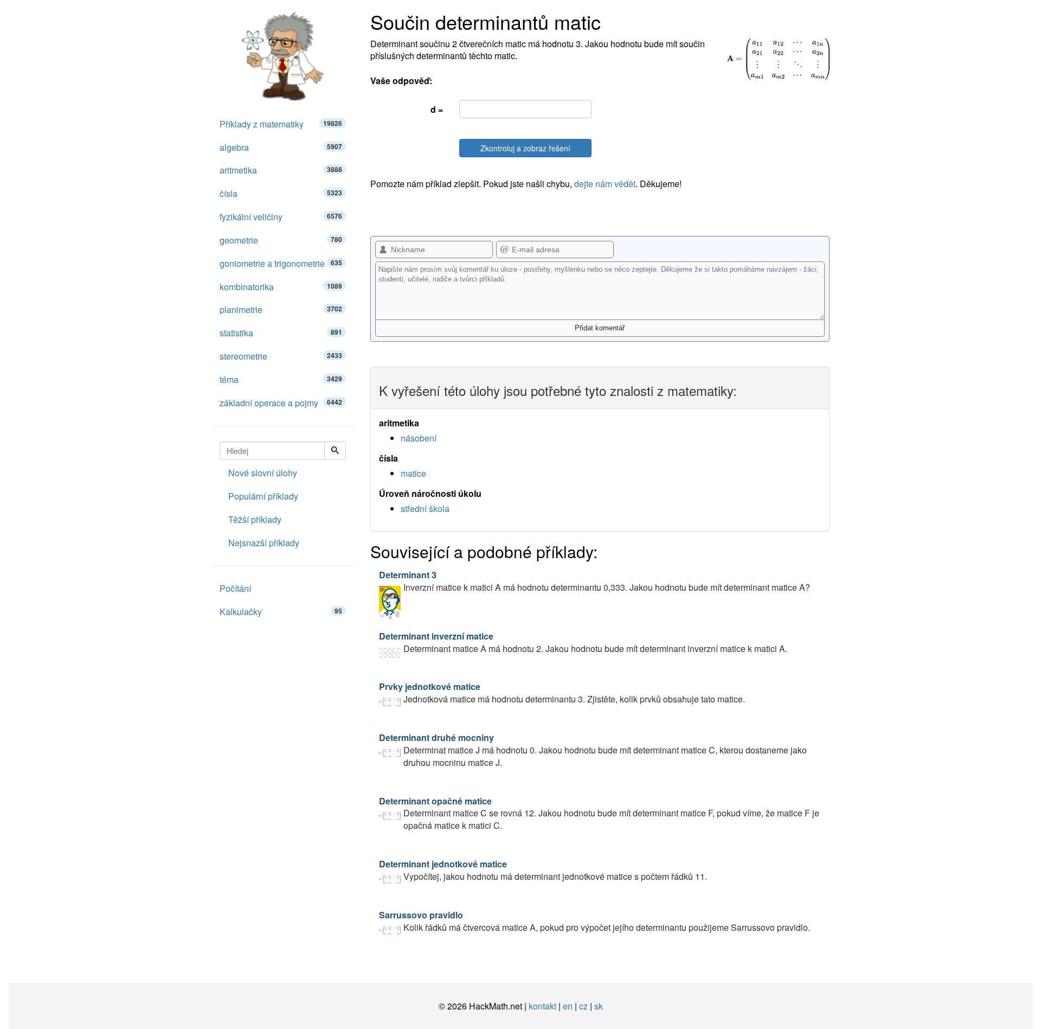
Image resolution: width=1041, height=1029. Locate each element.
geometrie (281, 240)
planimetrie (281, 309)
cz (583, 1006)
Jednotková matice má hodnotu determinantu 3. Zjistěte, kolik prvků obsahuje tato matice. (562, 692)
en (568, 1006)
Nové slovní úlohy (262, 472)
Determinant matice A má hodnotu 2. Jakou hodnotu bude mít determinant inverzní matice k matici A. (583, 642)
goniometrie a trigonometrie (281, 263)
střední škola (425, 508)
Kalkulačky (281, 611)
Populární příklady (263, 496)
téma (281, 379)
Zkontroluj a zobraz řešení (525, 148)
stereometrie (281, 356)
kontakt (542, 1006)
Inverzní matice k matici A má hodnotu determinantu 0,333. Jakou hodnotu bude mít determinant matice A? (594, 580)
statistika (281, 333)
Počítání (235, 588)
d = (436, 109)
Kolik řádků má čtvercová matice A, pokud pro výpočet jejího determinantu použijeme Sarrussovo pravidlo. (594, 921)
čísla (281, 193)
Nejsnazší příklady (263, 542)
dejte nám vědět (604, 183)
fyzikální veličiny (281, 216)
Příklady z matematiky (281, 124)
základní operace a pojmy (281, 403)
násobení (418, 438)
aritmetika (281, 170)
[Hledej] (335, 451)
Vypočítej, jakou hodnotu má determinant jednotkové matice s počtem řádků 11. (543, 870)
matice (413, 473)
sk (598, 1006)
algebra (281, 147)
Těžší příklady (254, 519)
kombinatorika (281, 286)
